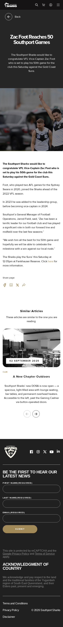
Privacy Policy (11, 610)
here (50, 261)
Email (14, 512)
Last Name (17, 498)
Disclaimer (9, 616)
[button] (36, 413)
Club (5, 372)
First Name (18, 483)
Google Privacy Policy (16, 553)
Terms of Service (45, 553)
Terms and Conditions (15, 603)
